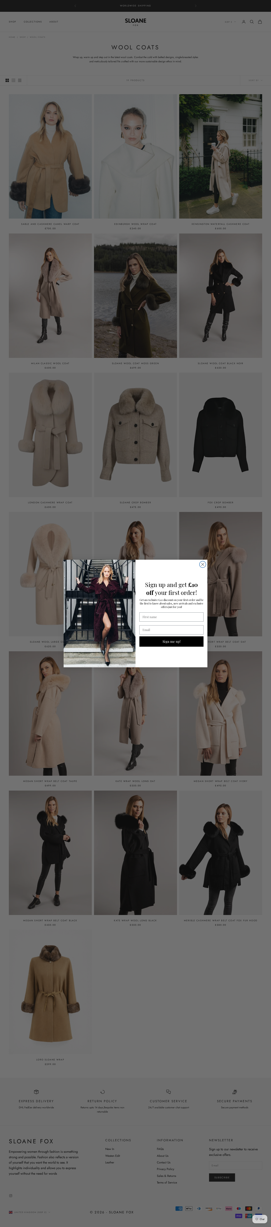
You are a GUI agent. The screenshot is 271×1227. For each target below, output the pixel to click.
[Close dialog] (202, 564)
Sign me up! (171, 641)
